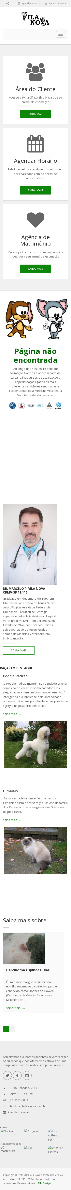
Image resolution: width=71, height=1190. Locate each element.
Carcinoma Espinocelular (28, 970)
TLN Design (44, 1183)
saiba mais (35, 114)
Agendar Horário (31, 3)
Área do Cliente (57, 3)
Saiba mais (18, 650)
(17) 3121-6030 (18, 1100)
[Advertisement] (35, 455)
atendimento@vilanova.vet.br (27, 1106)
